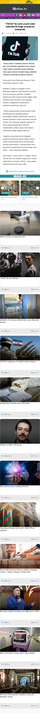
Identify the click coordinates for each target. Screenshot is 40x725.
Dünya (8, 247)
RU (33, 15)
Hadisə (8, 331)
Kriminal (8, 705)
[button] (2, 188)
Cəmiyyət (9, 414)
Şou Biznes (9, 456)
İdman (8, 289)
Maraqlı (8, 497)
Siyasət (8, 539)
